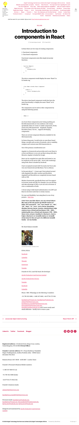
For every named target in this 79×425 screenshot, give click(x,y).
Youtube (24, 268)
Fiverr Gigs (33, 6)
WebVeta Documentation (59, 15)
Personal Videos (51, 8)
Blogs (22, 12)
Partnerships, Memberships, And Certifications (47, 10)
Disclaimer (59, 8)
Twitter (12, 331)
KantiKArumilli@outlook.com (31, 307)
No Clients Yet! (66, 14)
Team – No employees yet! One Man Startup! (45, 12)
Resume (37, 4)
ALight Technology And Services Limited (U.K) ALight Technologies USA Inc (27, 421)
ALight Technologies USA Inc (30, 279)
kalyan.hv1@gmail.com (26, 404)
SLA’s (32, 10)
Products (29, 12)
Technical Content (17, 14)
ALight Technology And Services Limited (34, 275)
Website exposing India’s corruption (25, 4)
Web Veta (30, 197)
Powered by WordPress (54, 421)
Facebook (24, 254)
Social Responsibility (65, 10)
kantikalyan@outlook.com (45, 300)
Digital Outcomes (18, 8)
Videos (68, 15)
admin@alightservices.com (30, 302)
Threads (24, 261)
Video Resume (44, 4)
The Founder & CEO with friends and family (34, 8)
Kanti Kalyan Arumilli (36, 42)
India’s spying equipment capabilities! (46, 6)
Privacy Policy (66, 8)
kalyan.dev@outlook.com (10, 404)
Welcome (39, 25)
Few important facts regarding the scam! (60, 4)
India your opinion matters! (63, 6)
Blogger (28, 331)
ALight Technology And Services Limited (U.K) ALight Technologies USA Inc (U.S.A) (44, 3)
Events (42, 15)
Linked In (5, 331)
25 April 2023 (47, 42)
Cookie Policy (66, 12)
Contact (60, 12)
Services (16, 12)
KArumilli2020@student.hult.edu (32, 305)
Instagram (25, 264)
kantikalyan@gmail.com (29, 300)
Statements (48, 15)
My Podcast (58, 14)
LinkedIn (24, 257)
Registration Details (18, 10)
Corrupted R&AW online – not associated (42, 14)
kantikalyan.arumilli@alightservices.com (34, 304)
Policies (26, 10)
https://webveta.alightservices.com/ (40, 19)
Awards (68, 3)
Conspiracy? (28, 14)
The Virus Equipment (23, 6)
